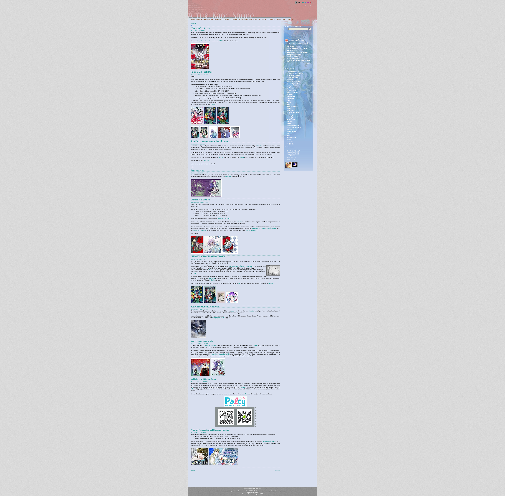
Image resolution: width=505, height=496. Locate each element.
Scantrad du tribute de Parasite (205, 306)
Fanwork (253, 19)
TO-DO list (290, 144)
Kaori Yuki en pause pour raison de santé (209, 141)
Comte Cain (291, 89)
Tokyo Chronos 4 (292, 50)
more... (309, 63)
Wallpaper (290, 141)
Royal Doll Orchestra (294, 127)
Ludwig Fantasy (292, 116)
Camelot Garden (292, 85)
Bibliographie (207, 19)
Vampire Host (291, 137)
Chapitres (290, 87)
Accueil (193, 23)
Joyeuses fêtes (197, 170)
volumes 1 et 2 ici (223, 218)
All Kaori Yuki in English (295, 73)
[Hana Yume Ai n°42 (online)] (200, 68)
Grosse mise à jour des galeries (297, 52)
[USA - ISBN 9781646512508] (210, 124)
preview (211, 270)
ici (239, 283)
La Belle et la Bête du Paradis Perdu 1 (208, 257)
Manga (218, 19)
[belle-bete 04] (210, 303)
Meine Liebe (291, 120)
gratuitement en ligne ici (220, 354)
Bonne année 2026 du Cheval (297, 48)
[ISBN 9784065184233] (197, 303)
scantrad (234, 311)
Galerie (289, 102)
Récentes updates (293, 125)
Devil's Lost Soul (292, 93)
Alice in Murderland (293, 71)
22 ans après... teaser (200, 28)
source (239, 222)
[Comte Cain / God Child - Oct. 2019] (198, 337)
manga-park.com (218, 317)
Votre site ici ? (291, 160)
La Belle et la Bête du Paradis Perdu (263, 228)
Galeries (225, 19)
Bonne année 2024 (293, 58)
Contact (271, 19)
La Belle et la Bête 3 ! (200, 200)
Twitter (213, 104)
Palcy (195, 273)
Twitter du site (251, 230)
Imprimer (309, 5)
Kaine (289, 108)
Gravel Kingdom (292, 106)
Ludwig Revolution (293, 118)
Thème (243, 494)
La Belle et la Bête (209, 345)
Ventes (289, 139)
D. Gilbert (250, 494)
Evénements (291, 96)
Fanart (289, 100)
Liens (284, 19)
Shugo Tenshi (291, 131)
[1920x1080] (206, 196)
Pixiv (288, 152)
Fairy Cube (290, 98)
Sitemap (301, 40)
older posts (278, 470)
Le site (278, 19)
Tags (288, 135)
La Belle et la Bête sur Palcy (203, 379)
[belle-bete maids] (221, 303)
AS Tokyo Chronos (293, 81)
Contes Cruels (291, 91)
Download (235, 19)
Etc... (192, 167)
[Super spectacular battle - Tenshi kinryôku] (223, 465)
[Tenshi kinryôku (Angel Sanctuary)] (199, 465)
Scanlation (290, 129)
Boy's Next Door (292, 83)
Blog (288, 154)
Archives (290, 79)
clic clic (206, 160)
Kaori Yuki (195, 19)
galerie (270, 283)
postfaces (245, 394)
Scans (261, 19)
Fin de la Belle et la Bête (202, 72)
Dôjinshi (289, 94)
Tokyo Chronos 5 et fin (294, 46)
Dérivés (244, 19)
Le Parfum (290, 114)
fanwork (228, 176)
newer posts (193, 470)
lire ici (213, 280)
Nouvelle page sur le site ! (202, 341)
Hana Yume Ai (291, 158)
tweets (242, 387)
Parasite (251, 311)
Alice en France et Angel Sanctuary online (210, 430)
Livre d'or (290, 19)
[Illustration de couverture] (197, 253)
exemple (212, 278)
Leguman (257, 494)
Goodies (289, 104)
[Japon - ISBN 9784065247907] (197, 124)
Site (288, 133)
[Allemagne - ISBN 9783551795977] (223, 124)
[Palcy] (235, 406)
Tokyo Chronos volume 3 (295, 54)
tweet (242, 157)
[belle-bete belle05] (232, 303)
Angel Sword (291, 156)
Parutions (290, 123)
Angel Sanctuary (292, 77)
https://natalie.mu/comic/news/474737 (210, 41)
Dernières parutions (293, 56)
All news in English (293, 75)
